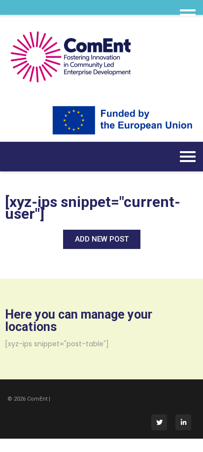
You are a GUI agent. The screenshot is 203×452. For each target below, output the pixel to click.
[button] (101, 239)
